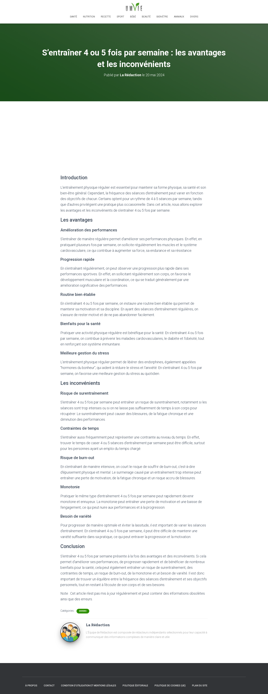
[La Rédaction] (70, 632)
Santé (73, 16)
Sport (120, 16)
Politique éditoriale (135, 685)
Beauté (146, 16)
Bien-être (162, 16)
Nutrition (89, 16)
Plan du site (199, 685)
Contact (49, 685)
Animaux (179, 16)
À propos (31, 685)
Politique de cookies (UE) (170, 685)
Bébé (133, 16)
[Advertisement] (134, 130)
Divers (194, 16)
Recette (106, 16)
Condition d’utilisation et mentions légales (88, 685)
